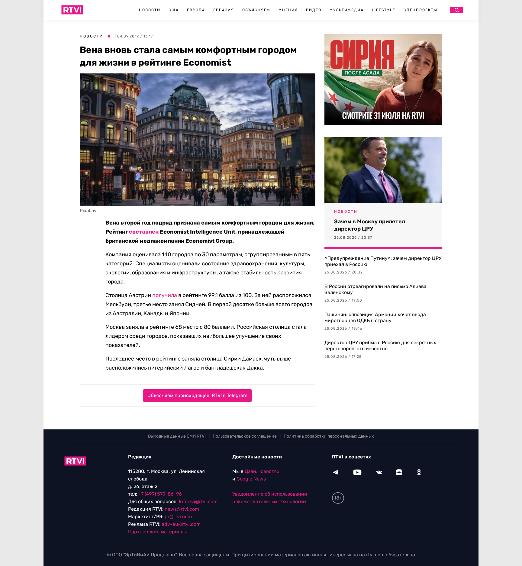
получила (164, 295)
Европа (196, 10)
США (174, 10)
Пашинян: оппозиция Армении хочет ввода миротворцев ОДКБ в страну (375, 317)
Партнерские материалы (157, 532)
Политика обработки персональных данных (329, 436)
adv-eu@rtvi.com (181, 524)
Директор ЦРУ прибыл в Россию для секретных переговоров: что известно (380, 345)
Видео (313, 10)
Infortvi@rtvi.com (198, 501)
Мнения (288, 10)
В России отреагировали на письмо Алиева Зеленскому (375, 289)
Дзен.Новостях (262, 471)
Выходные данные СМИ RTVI (177, 436)
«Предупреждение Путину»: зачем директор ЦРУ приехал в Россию (382, 261)
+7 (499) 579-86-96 (160, 494)
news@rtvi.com (182, 509)
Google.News (251, 479)
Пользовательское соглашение (245, 436)
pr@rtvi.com (178, 516)
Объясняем (256, 10)
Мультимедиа (347, 10)
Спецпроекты (420, 10)
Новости (149, 10)
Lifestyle (383, 10)
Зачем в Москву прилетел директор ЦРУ (369, 225)
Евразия (223, 10)
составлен (144, 231)
